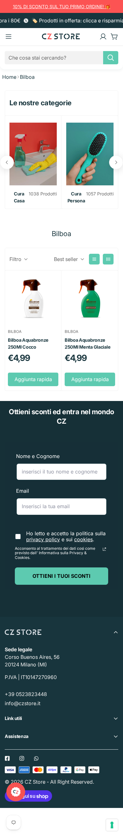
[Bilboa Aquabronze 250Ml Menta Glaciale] (90, 299)
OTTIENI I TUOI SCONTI (61, 576)
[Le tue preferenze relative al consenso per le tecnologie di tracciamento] (112, 825)
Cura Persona (76, 197)
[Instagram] (21, 758)
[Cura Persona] (90, 154)
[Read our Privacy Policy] (104, 549)
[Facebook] (7, 758)
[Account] (103, 36)
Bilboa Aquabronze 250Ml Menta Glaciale (87, 343)
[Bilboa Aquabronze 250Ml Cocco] (33, 299)
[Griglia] (108, 259)
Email (22, 491)
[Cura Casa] (33, 154)
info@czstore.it (22, 703)
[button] (114, 36)
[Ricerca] (110, 57)
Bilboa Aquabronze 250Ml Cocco (28, 343)
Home (9, 77)
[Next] (116, 162)
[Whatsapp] (36, 758)
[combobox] (61, 57)
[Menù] (8, 36)
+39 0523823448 (26, 694)
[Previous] (7, 162)
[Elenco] (94, 259)
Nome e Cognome (38, 456)
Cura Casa (19, 197)
